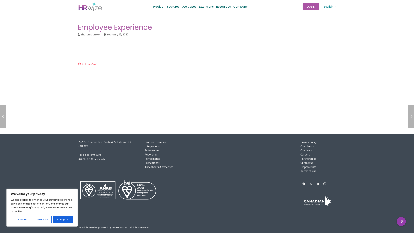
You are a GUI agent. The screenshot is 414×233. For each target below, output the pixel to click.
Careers (305, 154)
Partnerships (308, 159)
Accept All (63, 219)
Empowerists (308, 167)
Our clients (307, 146)
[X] (311, 184)
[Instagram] (324, 184)
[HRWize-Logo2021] (90, 6)
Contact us (306, 163)
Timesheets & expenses (159, 167)
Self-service (152, 150)
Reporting (151, 154)
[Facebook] (303, 184)
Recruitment (152, 163)
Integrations (152, 146)
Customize (21, 219)
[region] (42, 208)
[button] (250, 6)
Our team (306, 150)
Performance (152, 159)
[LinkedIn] (318, 184)
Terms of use (308, 171)
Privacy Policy (308, 142)
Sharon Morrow (90, 34)
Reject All (42, 219)
